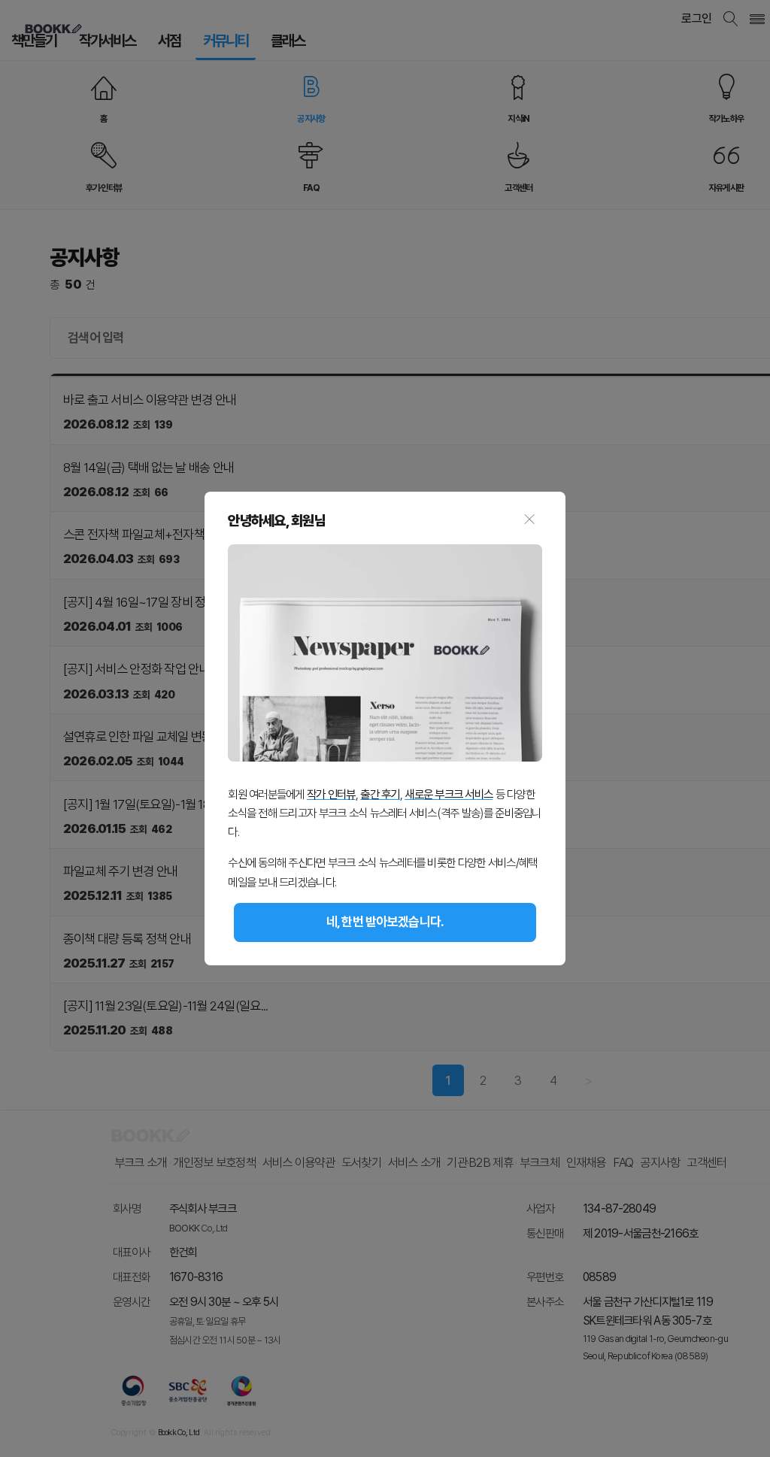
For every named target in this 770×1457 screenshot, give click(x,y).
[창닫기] (529, 521)
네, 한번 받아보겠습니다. (385, 921)
